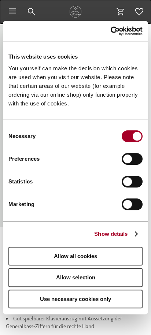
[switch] (132, 159)
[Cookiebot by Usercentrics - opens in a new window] (110, 31)
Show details (111, 234)
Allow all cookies (75, 256)
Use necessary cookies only (75, 299)
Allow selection (75, 277)
